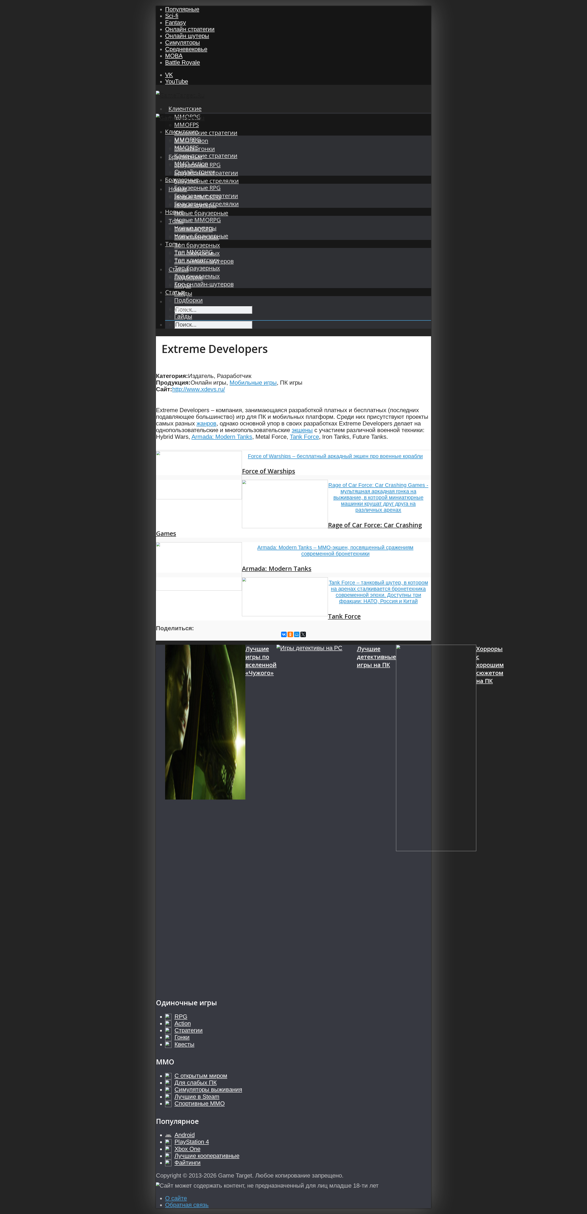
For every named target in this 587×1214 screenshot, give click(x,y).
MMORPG (187, 140)
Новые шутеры (195, 228)
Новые (174, 212)
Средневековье (186, 49)
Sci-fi (171, 16)
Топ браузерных (197, 245)
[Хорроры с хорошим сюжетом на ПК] (436, 817)
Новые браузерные (201, 213)
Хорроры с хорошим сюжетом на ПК (490, 665)
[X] (303, 634)
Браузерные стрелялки (206, 181)
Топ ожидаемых (197, 276)
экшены (302, 430)
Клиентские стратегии (205, 133)
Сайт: (164, 389)
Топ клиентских (196, 260)
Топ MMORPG (193, 252)
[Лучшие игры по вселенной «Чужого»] (205, 817)
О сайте (176, 1198)
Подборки (188, 300)
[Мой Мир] (296, 634)
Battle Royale (182, 62)
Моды (182, 308)
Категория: (172, 376)
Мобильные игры (253, 382)
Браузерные (182, 180)
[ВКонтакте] (284, 634)
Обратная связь (187, 1205)
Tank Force (304, 436)
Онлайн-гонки (194, 172)
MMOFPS (186, 125)
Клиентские (185, 109)
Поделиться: (175, 628)
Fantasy (175, 22)
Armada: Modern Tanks (221, 436)
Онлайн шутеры (187, 36)
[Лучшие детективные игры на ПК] (317, 817)
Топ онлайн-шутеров (204, 284)
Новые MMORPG (197, 220)
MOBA (174, 56)
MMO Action (191, 164)
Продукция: (173, 382)
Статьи (175, 292)
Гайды (183, 316)
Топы (172, 244)
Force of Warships (268, 471)
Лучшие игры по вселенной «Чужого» (261, 661)
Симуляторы (182, 42)
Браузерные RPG (197, 188)
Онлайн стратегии (190, 29)
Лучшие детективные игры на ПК (376, 657)
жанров (206, 423)
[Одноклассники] (290, 634)
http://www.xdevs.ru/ (198, 389)
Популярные (182, 9)
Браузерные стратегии (206, 196)
